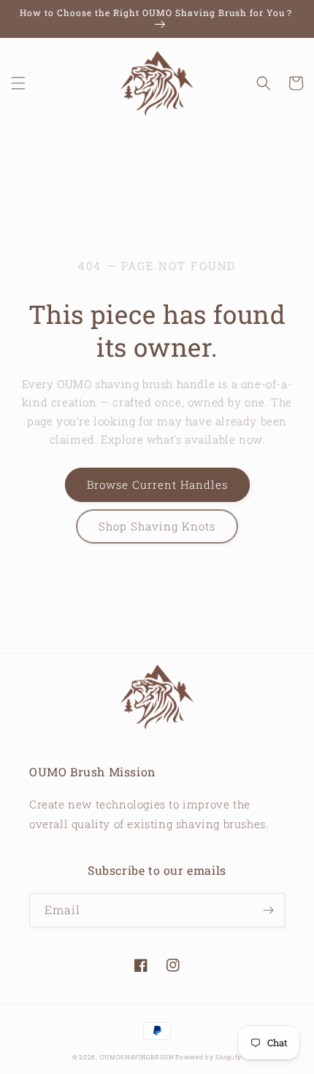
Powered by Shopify (208, 1057)
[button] (18, 83)
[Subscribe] (268, 910)
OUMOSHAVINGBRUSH (137, 1057)
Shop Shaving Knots (157, 526)
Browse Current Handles (157, 484)
